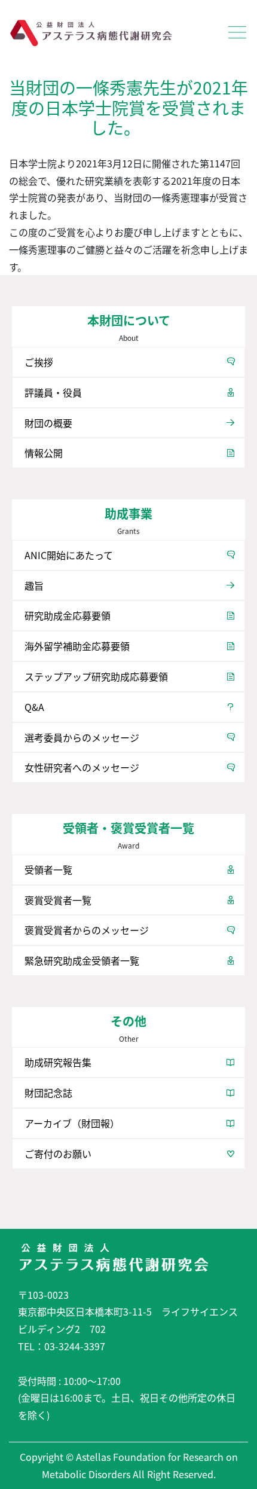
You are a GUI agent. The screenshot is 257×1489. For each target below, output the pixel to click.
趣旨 (34, 585)
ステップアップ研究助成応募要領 (96, 676)
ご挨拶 (39, 362)
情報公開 (44, 453)
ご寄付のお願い (58, 1153)
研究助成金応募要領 (68, 615)
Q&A (34, 707)
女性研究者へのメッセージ (82, 767)
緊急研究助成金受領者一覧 (82, 960)
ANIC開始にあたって (69, 555)
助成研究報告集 (58, 1062)
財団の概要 (48, 423)
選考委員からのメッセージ (82, 737)
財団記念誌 (48, 1092)
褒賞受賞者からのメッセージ (87, 930)
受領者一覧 (48, 869)
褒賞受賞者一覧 (58, 900)
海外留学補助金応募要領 (77, 646)
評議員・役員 (53, 392)
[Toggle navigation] (237, 32)
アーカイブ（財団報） (72, 1123)
